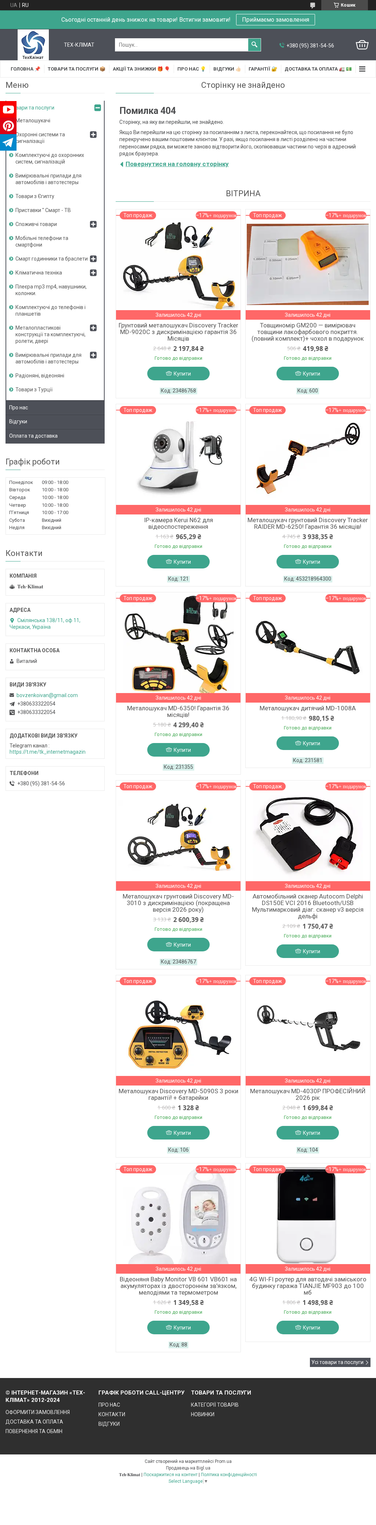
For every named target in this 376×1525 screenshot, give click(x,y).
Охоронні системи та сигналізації (40, 138)
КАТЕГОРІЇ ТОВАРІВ (215, 1405)
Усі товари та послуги (337, 1362)
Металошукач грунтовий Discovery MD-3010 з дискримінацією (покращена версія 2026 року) (178, 903)
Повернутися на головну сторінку (177, 164)
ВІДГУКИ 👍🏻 (227, 69)
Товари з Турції (34, 389)
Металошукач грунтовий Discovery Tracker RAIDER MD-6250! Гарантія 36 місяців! (307, 523)
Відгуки (18, 421)
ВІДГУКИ (109, 1424)
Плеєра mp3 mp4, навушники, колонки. (51, 290)
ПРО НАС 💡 (191, 69)
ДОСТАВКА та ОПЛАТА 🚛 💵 (318, 69)
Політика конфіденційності (229, 1474)
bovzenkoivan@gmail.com (47, 695)
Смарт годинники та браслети (51, 259)
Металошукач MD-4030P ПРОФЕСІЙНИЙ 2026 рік (308, 1094)
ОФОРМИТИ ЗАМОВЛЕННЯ (38, 1412)
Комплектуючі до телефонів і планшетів (50, 310)
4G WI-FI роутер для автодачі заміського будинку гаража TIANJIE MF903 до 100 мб (307, 1286)
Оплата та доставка (33, 436)
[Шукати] (254, 45)
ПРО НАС (109, 1405)
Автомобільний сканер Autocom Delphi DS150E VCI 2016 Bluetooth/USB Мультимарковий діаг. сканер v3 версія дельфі (308, 906)
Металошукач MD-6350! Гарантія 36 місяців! (178, 711)
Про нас (18, 407)
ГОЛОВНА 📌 (25, 69)
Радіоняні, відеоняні (39, 375)
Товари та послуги (32, 108)
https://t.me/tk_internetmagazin (48, 752)
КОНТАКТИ (111, 1414)
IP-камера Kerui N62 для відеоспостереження (178, 523)
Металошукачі (32, 120)
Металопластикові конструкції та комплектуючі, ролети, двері (50, 334)
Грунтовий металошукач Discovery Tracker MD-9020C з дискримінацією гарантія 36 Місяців (178, 332)
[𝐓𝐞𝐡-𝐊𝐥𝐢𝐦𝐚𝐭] (33, 45)
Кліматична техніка (38, 273)
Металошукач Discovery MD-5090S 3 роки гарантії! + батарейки (178, 1094)
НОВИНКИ (202, 1414)
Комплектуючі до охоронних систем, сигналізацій (49, 158)
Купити (182, 374)
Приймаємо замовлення (275, 19)
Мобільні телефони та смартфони (41, 241)
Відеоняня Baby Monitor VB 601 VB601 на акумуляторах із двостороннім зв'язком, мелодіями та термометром (178, 1286)
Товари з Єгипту (34, 196)
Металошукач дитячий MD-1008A (308, 708)
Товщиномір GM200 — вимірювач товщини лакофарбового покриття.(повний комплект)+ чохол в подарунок (308, 332)
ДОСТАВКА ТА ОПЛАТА (34, 1422)
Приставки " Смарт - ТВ (43, 210)
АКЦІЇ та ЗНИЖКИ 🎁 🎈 (141, 69)
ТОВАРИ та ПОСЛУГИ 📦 (76, 69)
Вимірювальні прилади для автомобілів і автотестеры (48, 179)
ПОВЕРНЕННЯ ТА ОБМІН (34, 1431)
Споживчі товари (36, 224)
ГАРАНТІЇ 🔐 (263, 69)
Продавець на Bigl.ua (188, 1468)
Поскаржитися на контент (171, 1474)
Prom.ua (223, 1461)
